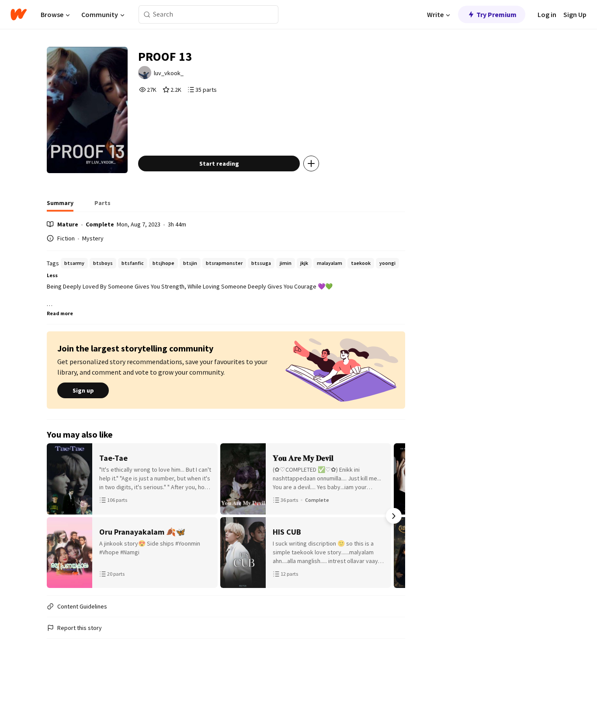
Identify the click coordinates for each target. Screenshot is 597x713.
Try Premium (496, 14)
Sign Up (575, 14)
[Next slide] (394, 516)
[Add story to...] (311, 163)
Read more (60, 313)
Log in (547, 14)
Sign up (83, 390)
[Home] (18, 14)
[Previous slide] (58, 516)
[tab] (60, 205)
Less (52, 275)
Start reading (219, 163)
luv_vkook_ (169, 73)
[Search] (147, 14)
